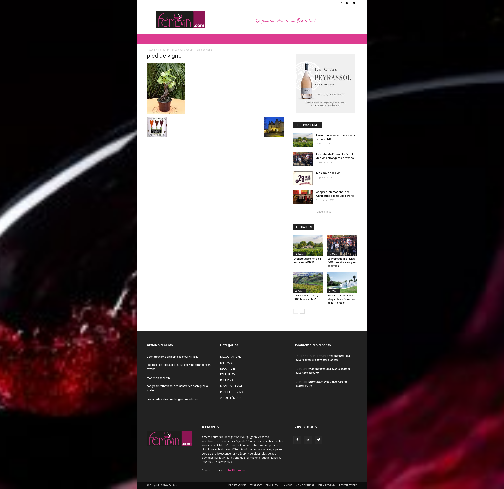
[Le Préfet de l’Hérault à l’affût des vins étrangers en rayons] (303, 159)
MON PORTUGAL (231, 386)
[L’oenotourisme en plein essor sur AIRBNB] (303, 140)
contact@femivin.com (237, 470)
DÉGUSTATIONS (230, 356)
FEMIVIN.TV (227, 374)
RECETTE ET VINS (231, 392)
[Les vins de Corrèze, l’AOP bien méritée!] (308, 282)
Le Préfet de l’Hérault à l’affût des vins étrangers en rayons (342, 262)
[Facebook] (341, 3)
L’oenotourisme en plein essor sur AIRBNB (173, 356)
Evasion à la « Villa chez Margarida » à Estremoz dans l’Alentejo (341, 299)
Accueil (151, 49)
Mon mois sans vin (328, 173)
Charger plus (324, 211)
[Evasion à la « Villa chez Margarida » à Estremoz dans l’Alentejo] (342, 282)
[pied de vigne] (166, 113)
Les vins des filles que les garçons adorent (173, 399)
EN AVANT (300, 254)
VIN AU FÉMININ (231, 398)
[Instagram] (348, 3)
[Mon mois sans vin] (303, 178)
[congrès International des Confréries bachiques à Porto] (303, 197)
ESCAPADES (228, 368)
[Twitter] (354, 3)
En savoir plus (223, 462)
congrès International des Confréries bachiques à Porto (177, 388)
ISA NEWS (226, 380)
